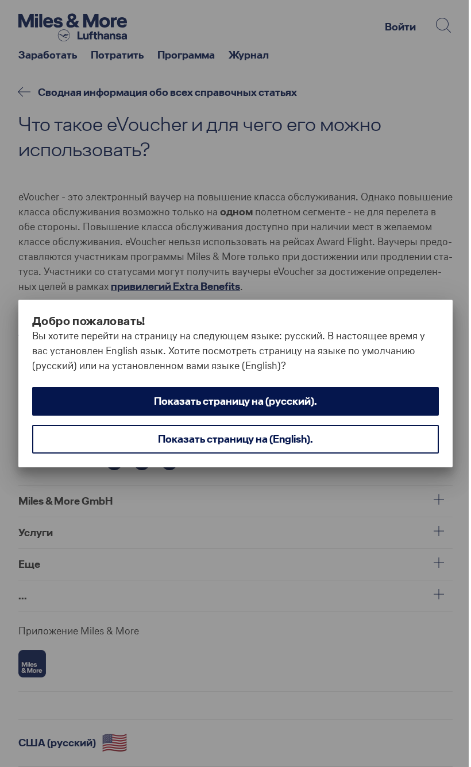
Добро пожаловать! (88, 320)
